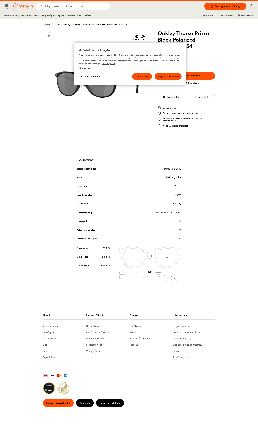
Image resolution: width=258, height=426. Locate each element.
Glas (36, 15)
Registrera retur (182, 326)
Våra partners (85, 68)
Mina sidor (207, 15)
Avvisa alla (142, 76)
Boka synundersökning (227, 6)
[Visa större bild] (49, 36)
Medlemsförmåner (96, 338)
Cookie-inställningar (110, 403)
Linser (46, 351)
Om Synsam (136, 326)
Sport (61, 15)
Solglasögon (48, 15)
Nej (179, 238)
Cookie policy (108, 63)
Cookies (177, 351)
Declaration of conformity (187, 344)
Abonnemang (11, 15)
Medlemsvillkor (94, 344)
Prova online (173, 97)
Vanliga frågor (94, 351)
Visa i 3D (203, 97)
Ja (179, 229)
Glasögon (27, 15)
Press (133, 332)
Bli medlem (92, 326)
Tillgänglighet (180, 357)
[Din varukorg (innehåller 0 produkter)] (252, 6)
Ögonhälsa (49, 357)
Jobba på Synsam (140, 338)
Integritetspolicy (182, 338)
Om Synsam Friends (97, 332)
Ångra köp (85, 403)
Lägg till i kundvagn (188, 75)
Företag (134, 344)
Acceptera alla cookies (168, 76)
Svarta (177, 194)
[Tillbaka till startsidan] (23, 6)
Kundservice (247, 15)
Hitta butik (227, 15)
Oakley (177, 203)
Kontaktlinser (75, 15)
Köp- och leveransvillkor (186, 332)
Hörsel (88, 15)
